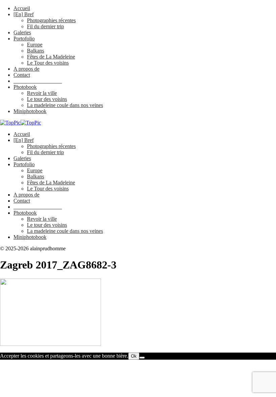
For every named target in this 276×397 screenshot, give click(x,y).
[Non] (142, 358)
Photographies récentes (51, 20)
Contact (21, 75)
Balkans (35, 50)
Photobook (25, 87)
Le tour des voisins (47, 99)
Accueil (21, 8)
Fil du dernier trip (45, 26)
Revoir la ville (42, 93)
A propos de (26, 69)
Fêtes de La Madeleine (51, 57)
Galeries (22, 32)
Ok (134, 356)
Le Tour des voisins (48, 63)
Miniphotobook (29, 111)
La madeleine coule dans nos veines (65, 105)
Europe (34, 44)
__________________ (37, 81)
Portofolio (24, 38)
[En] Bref (23, 14)
